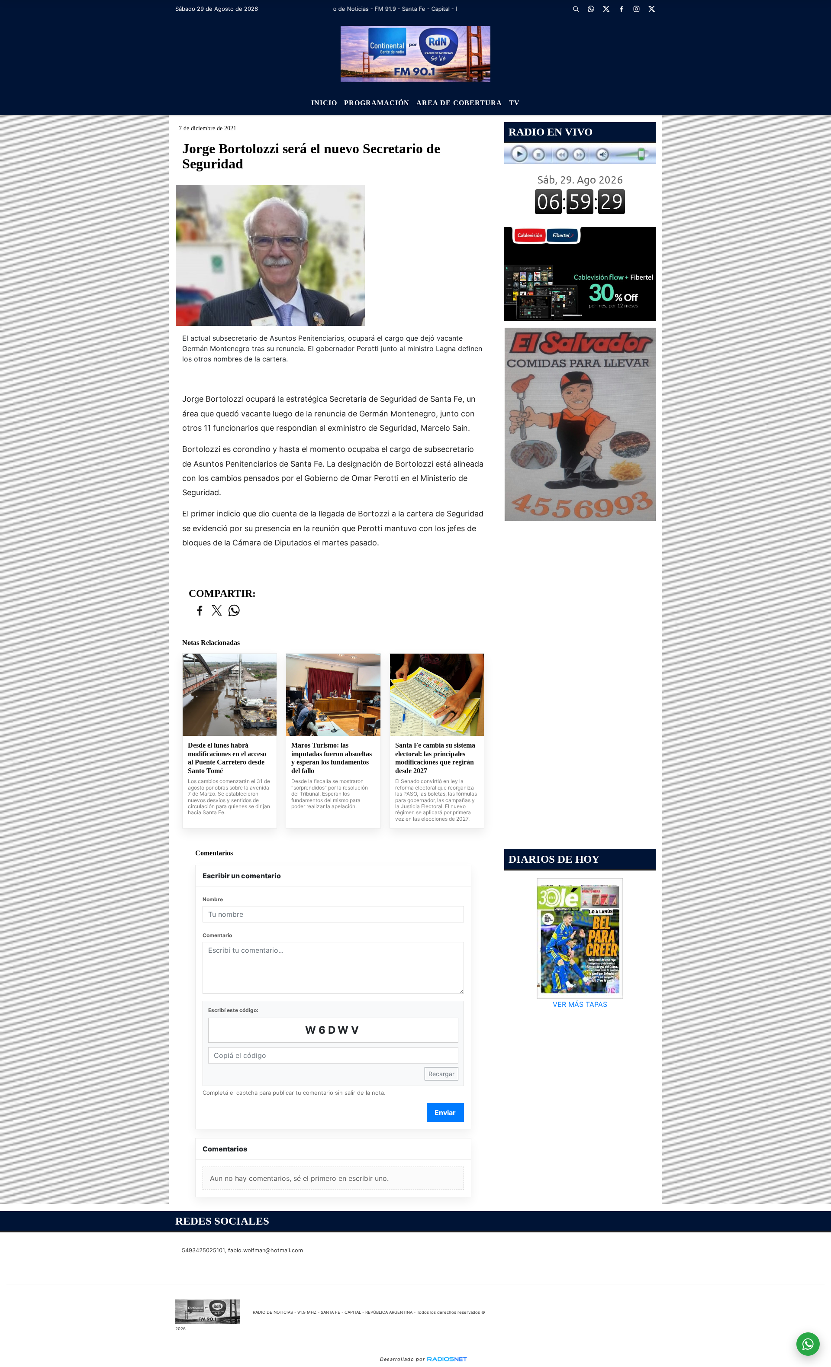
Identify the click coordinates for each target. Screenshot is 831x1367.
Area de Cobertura (459, 102)
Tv (514, 102)
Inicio (324, 102)
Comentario (217, 935)
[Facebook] (621, 8)
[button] (575, 8)
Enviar (445, 1112)
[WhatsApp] (590, 8)
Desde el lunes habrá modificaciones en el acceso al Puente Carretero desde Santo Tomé (227, 758)
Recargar (441, 1073)
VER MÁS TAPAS (580, 1004)
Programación (376, 102)
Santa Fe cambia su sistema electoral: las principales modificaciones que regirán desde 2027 (435, 758)
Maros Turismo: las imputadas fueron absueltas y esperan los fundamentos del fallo (331, 758)
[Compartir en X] (216, 611)
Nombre (213, 899)
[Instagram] (636, 8)
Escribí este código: (233, 1010)
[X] (606, 8)
